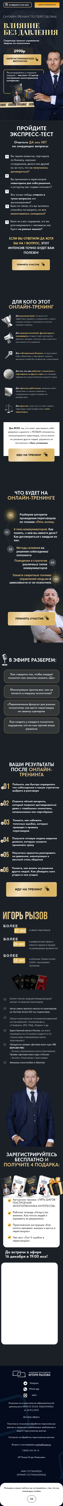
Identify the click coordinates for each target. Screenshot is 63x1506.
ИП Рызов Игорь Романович (31, 1457)
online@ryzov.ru (43, 1444)
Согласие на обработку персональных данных (31, 1437)
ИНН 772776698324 (31, 1471)
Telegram (34, 1383)
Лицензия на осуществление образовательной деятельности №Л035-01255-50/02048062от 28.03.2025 (31, 1406)
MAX (34, 1395)
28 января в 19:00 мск (19, 5)
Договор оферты (31, 1417)
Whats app (34, 1389)
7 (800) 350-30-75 (30, 1450)
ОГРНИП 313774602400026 (31, 1474)
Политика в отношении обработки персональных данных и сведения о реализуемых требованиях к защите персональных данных (31, 1427)
